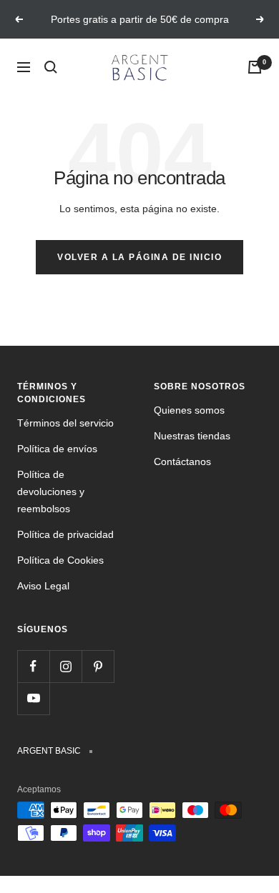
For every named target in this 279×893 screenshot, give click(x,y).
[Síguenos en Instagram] (65, 666)
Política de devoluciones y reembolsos (50, 491)
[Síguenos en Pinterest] (98, 666)
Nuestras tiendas (192, 435)
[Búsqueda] (50, 67)
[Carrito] (255, 67)
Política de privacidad (65, 534)
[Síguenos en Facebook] (33, 666)
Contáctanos (182, 461)
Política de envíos (57, 448)
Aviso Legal (43, 586)
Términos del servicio (65, 423)
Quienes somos (189, 410)
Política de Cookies (60, 560)
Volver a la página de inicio (139, 257)
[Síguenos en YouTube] (33, 698)
